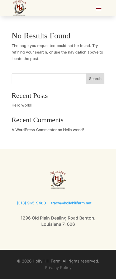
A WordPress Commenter (34, 129)
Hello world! (22, 105)
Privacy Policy (58, 267)
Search (95, 78)
